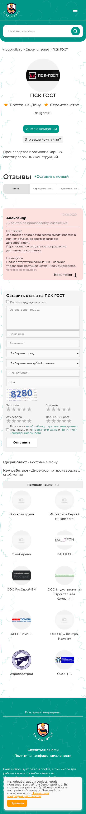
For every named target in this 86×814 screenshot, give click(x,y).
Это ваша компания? (43, 139)
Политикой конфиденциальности (28, 794)
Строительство (37, 49)
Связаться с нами (43, 750)
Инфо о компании (41, 129)
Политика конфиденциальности (43, 756)
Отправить (21, 442)
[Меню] (75, 10)
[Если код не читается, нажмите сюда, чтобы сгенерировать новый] (21, 395)
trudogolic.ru (12, 49)
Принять (17, 803)
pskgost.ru (43, 113)
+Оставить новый (51, 176)
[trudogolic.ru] (11, 10)
